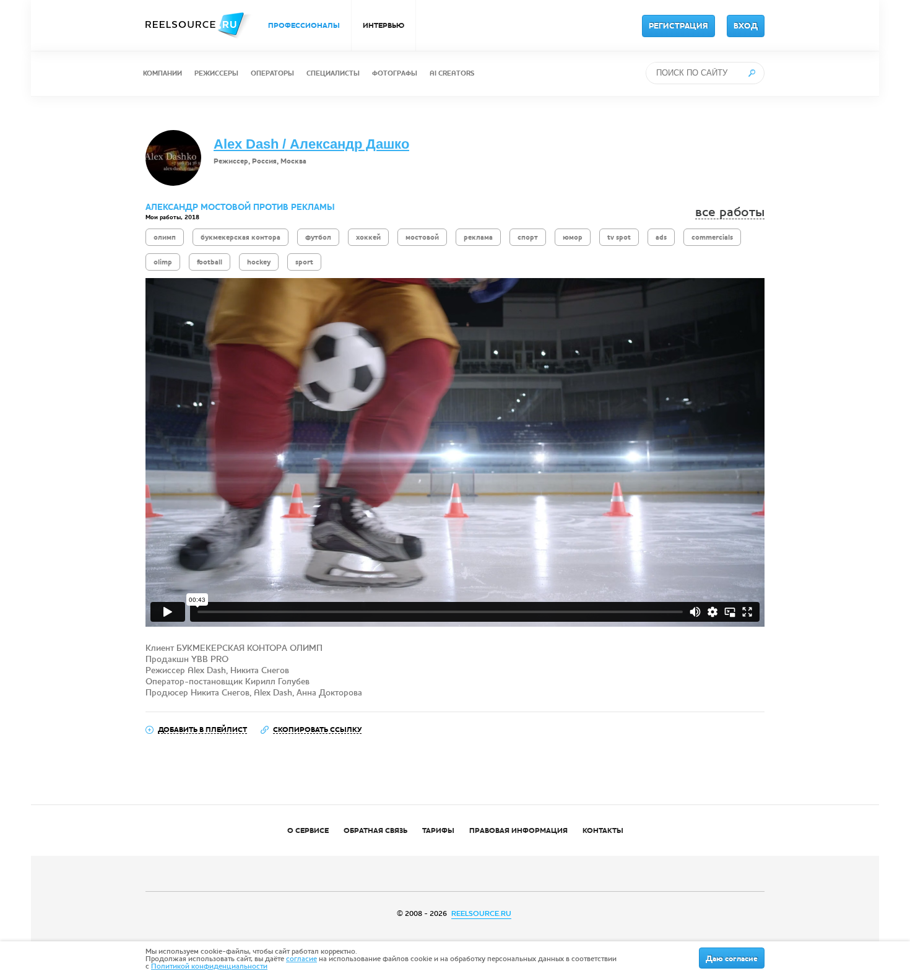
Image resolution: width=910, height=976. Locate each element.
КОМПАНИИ (162, 73)
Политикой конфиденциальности (209, 966)
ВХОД (746, 26)
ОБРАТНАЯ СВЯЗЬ (375, 830)
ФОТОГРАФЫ (394, 73)
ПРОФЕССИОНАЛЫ (304, 25)
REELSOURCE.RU (481, 913)
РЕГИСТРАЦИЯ (678, 26)
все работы (730, 212)
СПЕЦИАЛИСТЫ (333, 73)
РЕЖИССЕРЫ (216, 73)
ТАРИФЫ (438, 830)
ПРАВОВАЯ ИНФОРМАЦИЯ (518, 830)
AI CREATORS (452, 73)
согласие (301, 959)
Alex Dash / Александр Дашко (311, 144)
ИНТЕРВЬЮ (383, 25)
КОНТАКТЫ (603, 830)
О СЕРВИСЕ (308, 830)
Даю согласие (732, 958)
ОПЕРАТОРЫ (272, 73)
